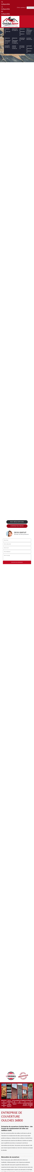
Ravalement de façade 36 (15, 30)
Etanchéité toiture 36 (7, 47)
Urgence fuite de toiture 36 (14, 47)
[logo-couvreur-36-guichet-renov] (10, 21)
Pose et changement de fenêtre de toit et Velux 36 (29, 32)
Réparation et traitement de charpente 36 (22, 32)
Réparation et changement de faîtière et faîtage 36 (15, 41)
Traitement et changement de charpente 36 (29, 49)
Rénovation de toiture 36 (22, 39)
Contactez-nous (17, 526)
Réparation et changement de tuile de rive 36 (8, 41)
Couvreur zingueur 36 (29, 39)
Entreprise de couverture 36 (7, 31)
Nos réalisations (17, 522)
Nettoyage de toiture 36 (21, 47)
